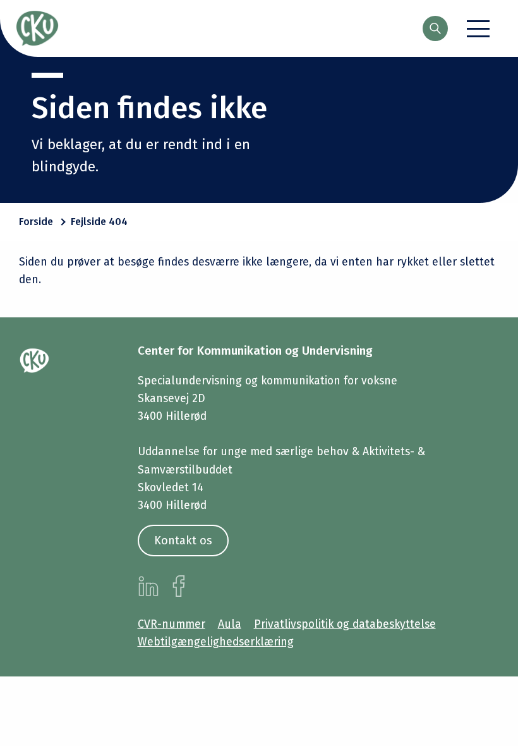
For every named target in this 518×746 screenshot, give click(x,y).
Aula (229, 624)
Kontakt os (183, 540)
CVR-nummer (171, 624)
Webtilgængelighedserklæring (216, 642)
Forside (36, 222)
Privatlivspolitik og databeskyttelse (345, 624)
